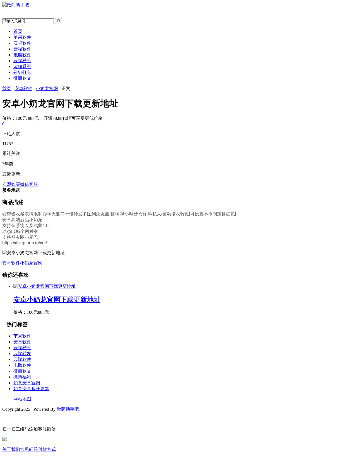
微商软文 (22, 78)
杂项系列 (22, 66)
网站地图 (22, 399)
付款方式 (47, 449)
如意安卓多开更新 (31, 388)
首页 (17, 31)
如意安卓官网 (26, 382)
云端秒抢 (22, 60)
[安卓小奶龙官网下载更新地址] (44, 286)
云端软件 (22, 49)
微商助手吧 (68, 409)
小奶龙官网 (47, 88)
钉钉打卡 (22, 72)
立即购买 (11, 184)
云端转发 (22, 353)
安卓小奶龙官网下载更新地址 (56, 299)
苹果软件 (22, 37)
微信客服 (29, 184)
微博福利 (22, 377)
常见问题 (29, 449)
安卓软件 (22, 43)
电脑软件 (22, 54)
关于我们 (11, 449)
